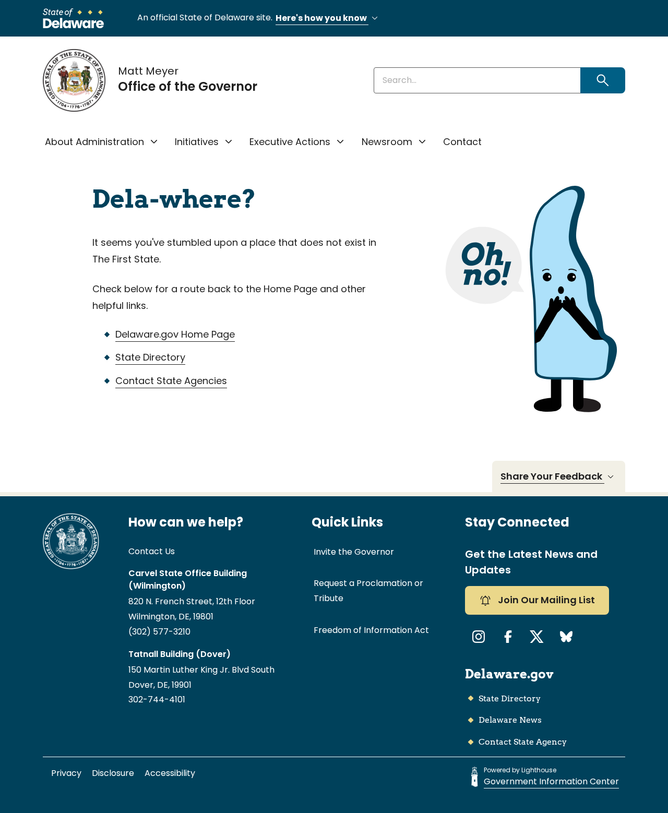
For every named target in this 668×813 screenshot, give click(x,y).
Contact (462, 141)
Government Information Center (551, 781)
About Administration (94, 141)
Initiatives (197, 141)
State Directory (150, 357)
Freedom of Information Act (371, 630)
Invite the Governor (354, 552)
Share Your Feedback (552, 476)
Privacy (66, 773)
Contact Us (151, 551)
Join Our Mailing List (545, 599)
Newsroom (387, 141)
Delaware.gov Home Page (175, 334)
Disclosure (113, 773)
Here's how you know (322, 18)
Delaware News (510, 720)
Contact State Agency (523, 742)
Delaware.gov (509, 674)
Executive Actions (289, 141)
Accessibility (170, 773)
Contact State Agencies (171, 380)
